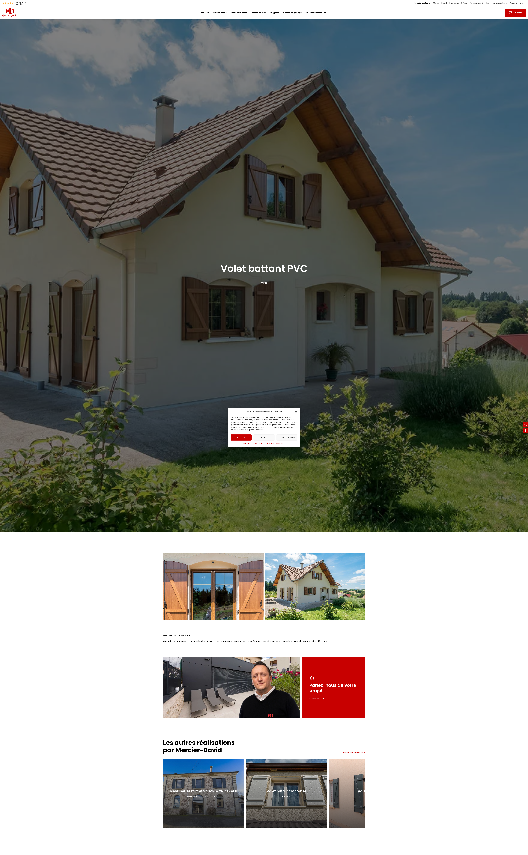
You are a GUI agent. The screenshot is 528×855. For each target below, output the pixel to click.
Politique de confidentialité (272, 443)
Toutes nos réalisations (354, 752)
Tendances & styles (479, 3)
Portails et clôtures (316, 12)
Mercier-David (440, 3)
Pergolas (274, 12)
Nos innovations (499, 3)
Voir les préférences (287, 437)
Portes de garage (292, 12)
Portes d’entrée (239, 12)
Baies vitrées (220, 12)
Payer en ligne (516, 3)
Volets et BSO (258, 12)
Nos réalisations (422, 3)
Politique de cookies (251, 443)
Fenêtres (204, 12)
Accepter (241, 437)
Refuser (264, 437)
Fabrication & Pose (458, 3)
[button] (296, 411)
